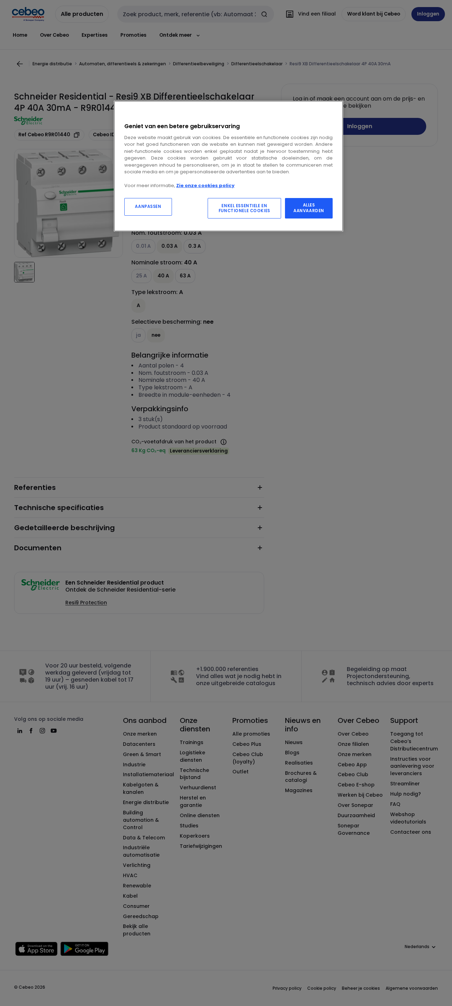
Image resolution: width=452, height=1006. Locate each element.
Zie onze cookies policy (205, 185)
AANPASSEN (148, 206)
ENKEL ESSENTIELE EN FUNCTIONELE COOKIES (244, 208)
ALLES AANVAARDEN (308, 208)
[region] (228, 166)
